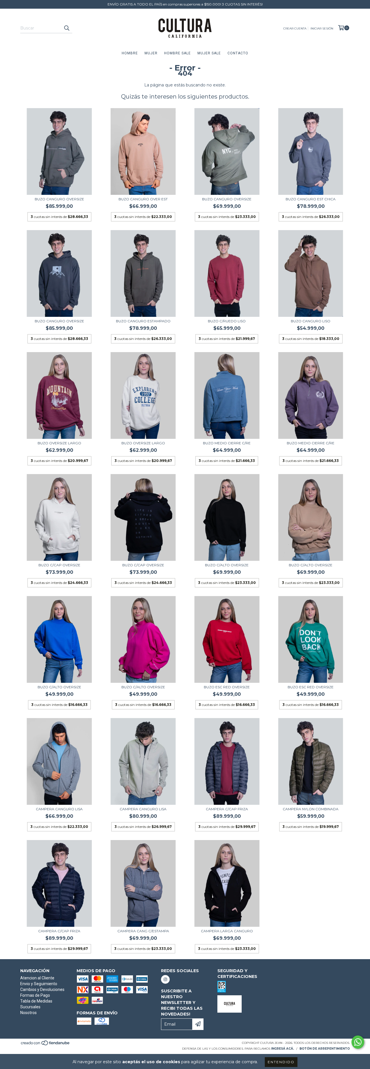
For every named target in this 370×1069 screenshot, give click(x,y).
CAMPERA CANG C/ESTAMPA (143, 931)
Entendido (281, 1062)
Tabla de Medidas (36, 1001)
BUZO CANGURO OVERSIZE (59, 199)
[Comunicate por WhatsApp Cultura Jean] (358, 1042)
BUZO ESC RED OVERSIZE (227, 687)
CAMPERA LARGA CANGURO (227, 931)
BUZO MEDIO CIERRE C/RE (227, 443)
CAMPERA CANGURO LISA (59, 809)
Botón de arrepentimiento (324, 1048)
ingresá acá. (282, 1048)
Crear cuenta (294, 28)
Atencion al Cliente (37, 978)
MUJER (151, 53)
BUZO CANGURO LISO (310, 321)
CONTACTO (237, 53)
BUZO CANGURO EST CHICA (311, 199)
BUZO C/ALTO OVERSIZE (227, 565)
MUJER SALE (209, 53)
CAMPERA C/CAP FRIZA (227, 809)
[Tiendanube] (45, 1044)
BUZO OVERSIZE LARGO (59, 443)
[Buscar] (66, 28)
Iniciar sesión (321, 28)
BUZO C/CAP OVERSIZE (59, 565)
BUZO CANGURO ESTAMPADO (143, 321)
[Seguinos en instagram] (165, 979)
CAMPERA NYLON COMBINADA (310, 809)
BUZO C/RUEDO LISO (227, 321)
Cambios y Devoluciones (42, 989)
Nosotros (28, 1012)
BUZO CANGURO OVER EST (143, 199)
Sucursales (30, 1007)
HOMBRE (130, 53)
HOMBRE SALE (177, 53)
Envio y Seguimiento (38, 983)
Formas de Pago (35, 995)
